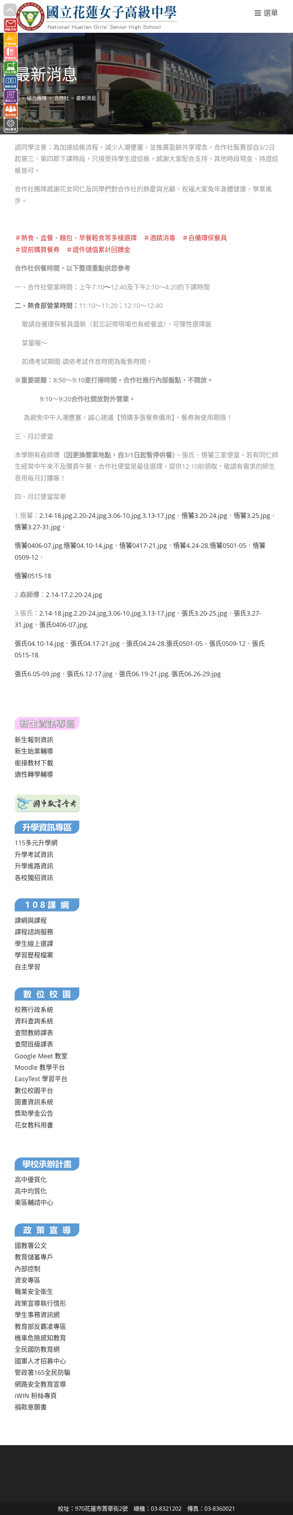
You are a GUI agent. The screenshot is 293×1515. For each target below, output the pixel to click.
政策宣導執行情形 (40, 1303)
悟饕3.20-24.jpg (204, 515)
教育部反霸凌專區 (40, 1326)
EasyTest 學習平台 (41, 1078)
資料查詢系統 (34, 1021)
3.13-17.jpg (158, 515)
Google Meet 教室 (41, 1056)
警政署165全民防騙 (42, 1372)
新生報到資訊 (34, 739)
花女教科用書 (34, 1125)
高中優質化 (31, 1179)
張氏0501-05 (184, 643)
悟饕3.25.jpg (252, 515)
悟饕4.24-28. (191, 545)
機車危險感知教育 (40, 1338)
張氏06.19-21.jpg (143, 673)
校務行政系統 (34, 1009)
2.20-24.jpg (90, 515)
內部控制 (27, 1268)
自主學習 (27, 966)
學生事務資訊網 (37, 1314)
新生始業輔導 (34, 751)
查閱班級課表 (34, 1044)
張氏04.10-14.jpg (39, 643)
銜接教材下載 (34, 763)
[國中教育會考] (47, 802)
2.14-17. (57, 594)
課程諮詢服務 (34, 932)
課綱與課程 (31, 920)
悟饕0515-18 (33, 575)
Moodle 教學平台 (40, 1067)
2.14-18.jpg (55, 515)
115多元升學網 (36, 842)
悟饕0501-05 (228, 545)
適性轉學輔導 (34, 774)
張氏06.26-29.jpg (196, 673)
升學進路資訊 (34, 866)
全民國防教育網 (37, 1349)
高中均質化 (31, 1191)
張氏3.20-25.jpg (204, 613)
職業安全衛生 (34, 1291)
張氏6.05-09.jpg (37, 673)
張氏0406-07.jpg (63, 624)
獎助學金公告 (34, 1113)
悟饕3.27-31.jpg (37, 527)
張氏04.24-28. (146, 643)
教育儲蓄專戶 (34, 1257)
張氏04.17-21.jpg (95, 643)
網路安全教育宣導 (40, 1384)
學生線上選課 (34, 943)
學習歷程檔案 (34, 955)
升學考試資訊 (34, 854)
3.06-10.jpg (124, 515)
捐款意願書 (31, 1407)
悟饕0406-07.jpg (38, 545)
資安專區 (27, 1280)
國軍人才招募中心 (40, 1361)
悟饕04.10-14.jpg (88, 545)
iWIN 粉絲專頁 (36, 1395)
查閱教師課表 (34, 1032)
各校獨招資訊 (34, 877)
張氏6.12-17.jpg (90, 673)
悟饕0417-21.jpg (143, 545)
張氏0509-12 (227, 643)
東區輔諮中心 (34, 1202)
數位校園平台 (34, 1090)
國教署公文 (31, 1245)
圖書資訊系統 (34, 1102)
